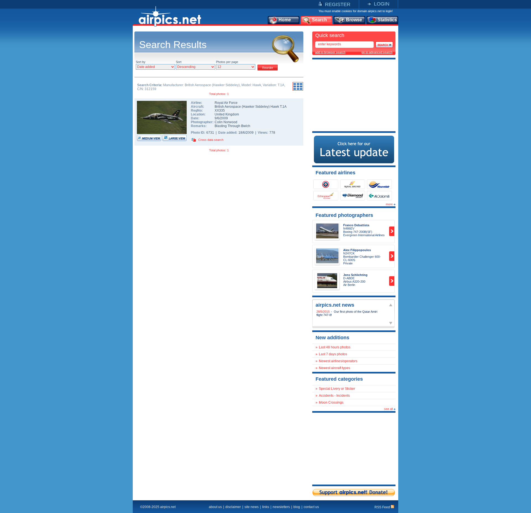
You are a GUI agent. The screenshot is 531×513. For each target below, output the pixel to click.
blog (296, 507)
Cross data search (210, 139)
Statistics (387, 19)
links (265, 507)
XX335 (220, 110)
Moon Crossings (331, 402)
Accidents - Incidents (334, 396)
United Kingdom (227, 114)
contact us (311, 507)
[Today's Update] (354, 162)
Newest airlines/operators (338, 361)
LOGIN (381, 4)
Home (284, 19)
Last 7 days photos (333, 354)
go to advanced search (376, 52)
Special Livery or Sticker (337, 389)
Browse (354, 19)
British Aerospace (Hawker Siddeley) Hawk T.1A (251, 107)
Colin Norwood (226, 122)
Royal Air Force (226, 103)
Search (319, 19)
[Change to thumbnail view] (297, 90)
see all (388, 409)
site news (251, 507)
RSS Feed (382, 507)
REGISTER (337, 4)
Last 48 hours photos (334, 347)
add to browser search (330, 52)
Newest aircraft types (334, 368)
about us (215, 507)
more (389, 204)
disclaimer (233, 507)
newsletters (281, 507)
